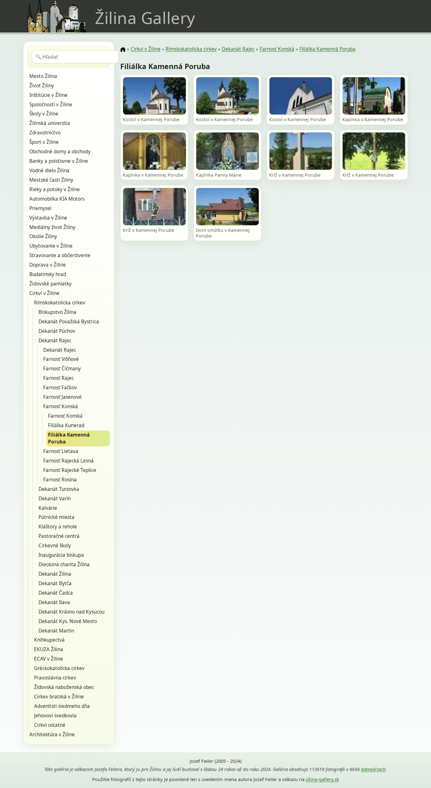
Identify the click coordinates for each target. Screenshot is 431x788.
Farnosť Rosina (60, 479)
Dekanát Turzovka (58, 489)
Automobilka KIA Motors (57, 199)
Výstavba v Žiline (48, 218)
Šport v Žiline (44, 142)
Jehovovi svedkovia (55, 715)
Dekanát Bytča (55, 583)
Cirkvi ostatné (49, 725)
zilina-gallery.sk (322, 779)
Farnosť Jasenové (62, 397)
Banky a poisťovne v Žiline (58, 161)
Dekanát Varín (54, 498)
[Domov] (122, 49)
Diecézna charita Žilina (64, 564)
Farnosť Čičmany (62, 368)
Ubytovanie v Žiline (51, 246)
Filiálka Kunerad (66, 425)
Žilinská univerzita (49, 123)
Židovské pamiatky (50, 283)
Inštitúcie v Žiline (48, 95)
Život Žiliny (41, 85)
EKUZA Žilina (48, 649)
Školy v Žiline (43, 113)
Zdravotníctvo (45, 132)
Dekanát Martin (56, 630)
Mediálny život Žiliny (52, 227)
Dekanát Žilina (54, 574)
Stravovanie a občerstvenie (60, 255)
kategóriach (373, 769)
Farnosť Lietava (60, 451)
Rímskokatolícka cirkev (59, 302)
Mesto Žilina (43, 76)
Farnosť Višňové (61, 359)
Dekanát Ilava (54, 602)
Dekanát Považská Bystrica (68, 321)
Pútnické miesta (56, 517)
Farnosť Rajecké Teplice (69, 470)
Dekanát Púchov (56, 331)
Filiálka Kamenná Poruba (69, 438)
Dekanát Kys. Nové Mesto (67, 621)
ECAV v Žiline (48, 659)
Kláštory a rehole (57, 526)
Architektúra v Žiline (52, 734)
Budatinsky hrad (47, 274)
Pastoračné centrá (59, 536)
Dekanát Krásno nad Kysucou (71, 612)
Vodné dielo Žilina (49, 170)
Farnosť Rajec (58, 378)
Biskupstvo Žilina (57, 312)
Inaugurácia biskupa (61, 555)
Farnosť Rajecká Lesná (68, 460)
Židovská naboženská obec (64, 687)
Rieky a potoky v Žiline (54, 189)
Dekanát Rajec (54, 340)
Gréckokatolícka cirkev (59, 668)
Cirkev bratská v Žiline (59, 696)
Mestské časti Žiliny (51, 180)
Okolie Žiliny (43, 236)
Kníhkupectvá (49, 640)
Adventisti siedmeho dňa (62, 706)
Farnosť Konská (60, 406)
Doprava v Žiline (47, 265)
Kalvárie (47, 508)
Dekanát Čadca (55, 593)
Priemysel (40, 208)
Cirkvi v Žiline (44, 293)
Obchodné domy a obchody (60, 151)
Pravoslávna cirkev (55, 677)
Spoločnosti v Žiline (50, 104)
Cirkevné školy (54, 545)
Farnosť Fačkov (60, 387)
